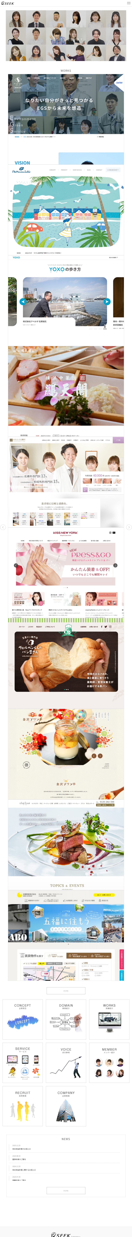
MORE (66, 991)
